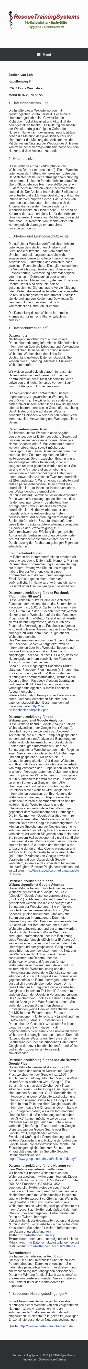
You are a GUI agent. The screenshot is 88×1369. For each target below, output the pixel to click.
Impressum (30, 1359)
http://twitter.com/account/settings (51, 1246)
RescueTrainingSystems (27, 1355)
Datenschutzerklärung (52, 1359)
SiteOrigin (59, 1355)
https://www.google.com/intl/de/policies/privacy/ (42, 1159)
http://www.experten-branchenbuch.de (46, 1326)
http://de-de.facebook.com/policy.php (28, 708)
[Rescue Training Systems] (44, 20)
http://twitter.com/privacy (37, 1235)
